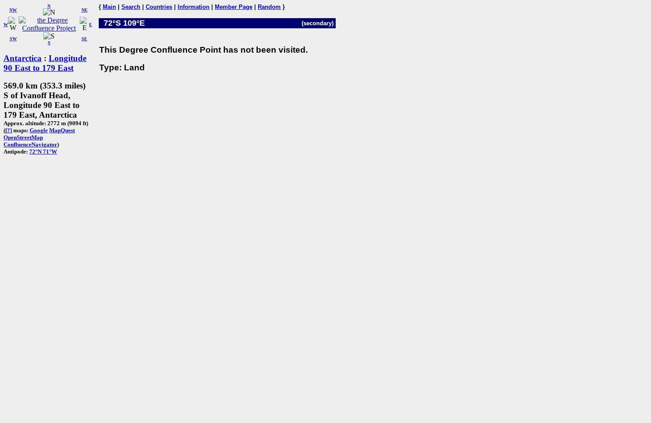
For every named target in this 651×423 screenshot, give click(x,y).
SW (13, 38)
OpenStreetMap (23, 137)
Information (193, 7)
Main (109, 7)
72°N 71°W (43, 151)
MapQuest (62, 130)
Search (130, 7)
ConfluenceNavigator (30, 144)
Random (269, 7)
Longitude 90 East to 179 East (45, 63)
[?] (8, 130)
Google (39, 130)
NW (13, 10)
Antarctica (23, 58)
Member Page (233, 7)
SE (84, 38)
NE (84, 10)
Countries (159, 7)
